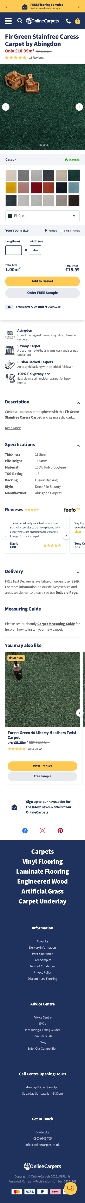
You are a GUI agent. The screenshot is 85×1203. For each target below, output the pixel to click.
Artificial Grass (42, 891)
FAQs (42, 1023)
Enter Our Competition (42, 1048)
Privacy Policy (42, 972)
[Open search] (19, 21)
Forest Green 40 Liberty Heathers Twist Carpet (42, 735)
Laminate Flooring (42, 871)
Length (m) (12, 241)
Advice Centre (43, 1017)
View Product (42, 766)
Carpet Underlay (42, 901)
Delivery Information (42, 947)
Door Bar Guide (42, 1036)
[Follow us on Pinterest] (60, 830)
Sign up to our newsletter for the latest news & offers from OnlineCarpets (48, 807)
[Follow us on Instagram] (42, 830)
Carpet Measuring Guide (56, 623)
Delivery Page (66, 592)
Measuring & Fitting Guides (42, 1030)
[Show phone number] (68, 21)
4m (35, 250)
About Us (42, 941)
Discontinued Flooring (42, 978)
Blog (42, 1042)
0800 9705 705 (42, 1138)
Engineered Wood (42, 881)
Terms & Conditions (42, 966)
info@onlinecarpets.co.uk (42, 1144)
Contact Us (42, 1132)
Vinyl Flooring (42, 861)
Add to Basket (42, 281)
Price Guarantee (42, 954)
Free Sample (42, 776)
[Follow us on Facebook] (25, 830)
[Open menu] (9, 21)
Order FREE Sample (42, 292)
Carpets (42, 851)
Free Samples (42, 960)
